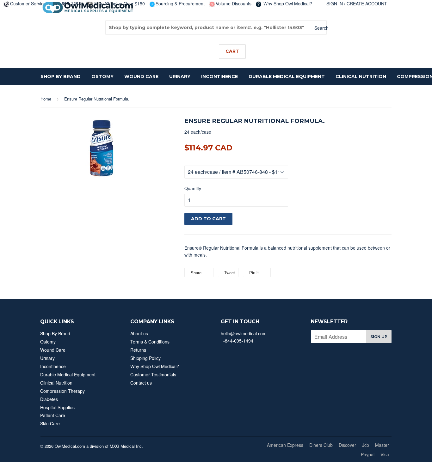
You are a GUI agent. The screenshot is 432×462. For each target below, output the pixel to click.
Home (45, 99)
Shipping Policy (145, 358)
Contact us (141, 383)
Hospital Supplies (57, 407)
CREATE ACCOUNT (367, 3)
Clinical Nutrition (361, 76)
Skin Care (50, 423)
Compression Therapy (62, 391)
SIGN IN (334, 3)
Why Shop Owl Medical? (287, 3)
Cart (232, 51)
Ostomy (102, 76)
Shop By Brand (60, 76)
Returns (138, 350)
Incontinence (219, 76)
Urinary (179, 76)
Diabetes (49, 399)
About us (139, 333)
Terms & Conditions (150, 341)
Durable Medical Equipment (287, 76)
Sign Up (378, 336)
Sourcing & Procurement (180, 3)
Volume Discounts (233, 3)
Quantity (192, 188)
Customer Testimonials (153, 374)
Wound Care (141, 76)
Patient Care (52, 415)
